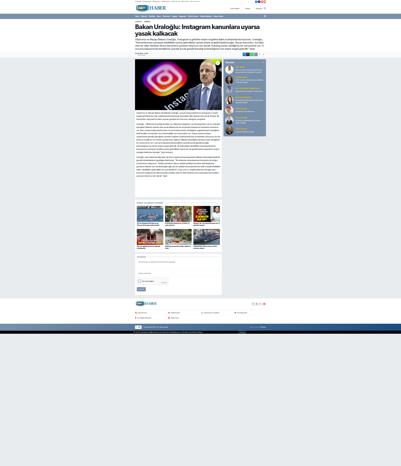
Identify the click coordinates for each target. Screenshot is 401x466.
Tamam (242, 332)
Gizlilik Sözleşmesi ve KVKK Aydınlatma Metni (220, 332)
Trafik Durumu (175, 313)
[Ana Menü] (265, 16)
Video (247, 8)
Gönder (141, 289)
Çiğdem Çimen (241, 77)
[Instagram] (260, 304)
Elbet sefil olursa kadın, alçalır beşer (249, 91)
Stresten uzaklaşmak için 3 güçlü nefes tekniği (248, 122)
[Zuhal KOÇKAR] (229, 110)
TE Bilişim (263, 327)
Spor (159, 16)
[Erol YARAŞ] (229, 70)
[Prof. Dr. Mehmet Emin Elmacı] (229, 90)
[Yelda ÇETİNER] (229, 120)
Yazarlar (259, 8)
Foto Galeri (235, 8)
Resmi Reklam (206, 16)
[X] (256, 304)
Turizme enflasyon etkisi (244, 132)
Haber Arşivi (175, 318)
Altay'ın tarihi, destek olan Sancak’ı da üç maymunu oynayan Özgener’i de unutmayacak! (249, 71)
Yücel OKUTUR (241, 129)
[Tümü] (263, 62)
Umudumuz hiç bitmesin (244, 111)
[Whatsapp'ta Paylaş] (252, 54)
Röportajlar (218, 16)
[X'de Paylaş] (248, 54)
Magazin (182, 16)
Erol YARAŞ (240, 67)
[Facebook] (253, 304)
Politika (152, 16)
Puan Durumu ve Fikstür (212, 313)
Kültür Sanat (193, 16)
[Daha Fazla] (256, 54)
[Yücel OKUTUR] (229, 130)
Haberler (138, 21)
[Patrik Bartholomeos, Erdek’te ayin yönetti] (178, 214)
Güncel (144, 16)
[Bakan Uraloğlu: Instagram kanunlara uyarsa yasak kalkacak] (178, 84)
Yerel (137, 16)
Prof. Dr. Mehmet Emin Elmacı (247, 88)
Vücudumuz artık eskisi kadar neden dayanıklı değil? (249, 101)
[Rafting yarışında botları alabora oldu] (178, 237)
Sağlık (174, 16)
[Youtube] (264, 304)
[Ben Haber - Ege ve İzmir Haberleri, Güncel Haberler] (151, 8)
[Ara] (265, 8)
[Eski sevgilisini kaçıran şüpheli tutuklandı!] (150, 237)
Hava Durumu (142, 313)
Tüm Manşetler (242, 313)
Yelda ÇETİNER (241, 118)
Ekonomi (166, 16)
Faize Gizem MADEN (243, 97)
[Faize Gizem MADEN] (229, 100)
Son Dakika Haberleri (144, 318)
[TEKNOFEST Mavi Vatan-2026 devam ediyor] (206, 237)
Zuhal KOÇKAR (241, 109)
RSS (139, 327)
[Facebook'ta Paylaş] (244, 54)
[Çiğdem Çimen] (229, 80)
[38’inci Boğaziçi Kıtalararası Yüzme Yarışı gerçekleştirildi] (150, 214)
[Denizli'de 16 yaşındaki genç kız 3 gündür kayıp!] (206, 214)
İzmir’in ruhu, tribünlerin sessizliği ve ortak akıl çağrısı (249, 81)
